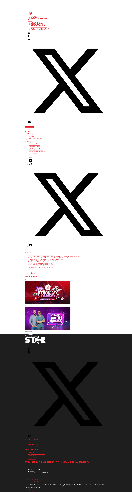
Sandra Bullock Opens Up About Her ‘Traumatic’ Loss (40, 267)
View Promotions (31, 276)
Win (29, 19)
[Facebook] (29, 37)
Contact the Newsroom (39, 18)
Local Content (32, 459)
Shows (30, 13)
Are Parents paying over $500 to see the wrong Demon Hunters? (44, 260)
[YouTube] (29, 123)
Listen (30, 12)
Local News (34, 16)
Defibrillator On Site (38, 29)
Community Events (37, 24)
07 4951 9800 (35, 480)
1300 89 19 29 (35, 481)
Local (30, 21)
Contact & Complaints (34, 442)
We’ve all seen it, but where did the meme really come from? (42, 265)
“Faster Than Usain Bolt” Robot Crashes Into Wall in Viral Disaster (43, 261)
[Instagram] (29, 40)
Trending (34, 17)
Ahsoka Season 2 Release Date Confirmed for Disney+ (41, 255)
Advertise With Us (33, 444)
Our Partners (35, 22)
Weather (33, 30)
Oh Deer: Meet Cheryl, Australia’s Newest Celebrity (40, 263)
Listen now (29, 127)
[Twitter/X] (67, 120)
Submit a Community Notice (40, 28)
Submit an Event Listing (38, 26)
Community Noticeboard (39, 27)
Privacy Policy (31, 452)
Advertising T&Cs (32, 455)
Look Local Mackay (37, 23)
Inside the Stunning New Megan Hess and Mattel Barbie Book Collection (45, 259)
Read (29, 15)
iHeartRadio (31, 491)
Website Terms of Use (34, 457)
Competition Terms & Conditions (36, 454)
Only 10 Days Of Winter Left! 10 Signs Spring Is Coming (41, 264)
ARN (29, 489)
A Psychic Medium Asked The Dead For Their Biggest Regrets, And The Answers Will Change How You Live (54, 256)
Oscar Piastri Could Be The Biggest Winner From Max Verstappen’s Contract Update (48, 257)
